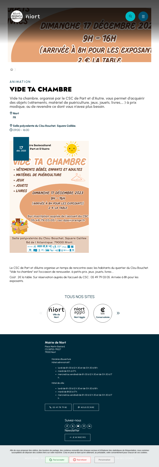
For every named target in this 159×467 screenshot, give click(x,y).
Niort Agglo (79, 317)
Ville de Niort (56, 316)
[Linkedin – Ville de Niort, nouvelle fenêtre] (89, 426)
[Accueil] (11, 69)
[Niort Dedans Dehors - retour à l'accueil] (17, 16)
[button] (130, 16)
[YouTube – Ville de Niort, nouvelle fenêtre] (78, 426)
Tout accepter (58, 460)
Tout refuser (82, 460)
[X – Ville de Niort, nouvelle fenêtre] (72, 426)
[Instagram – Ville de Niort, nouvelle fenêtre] (84, 426)
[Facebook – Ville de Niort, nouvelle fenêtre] (67, 426)
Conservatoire (103, 317)
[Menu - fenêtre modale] (143, 16)
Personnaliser (104, 460)
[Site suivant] (118, 313)
